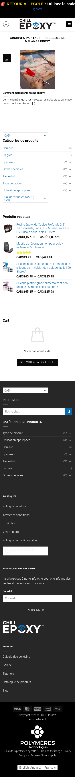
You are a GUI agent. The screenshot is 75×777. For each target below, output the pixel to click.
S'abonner (36, 610)
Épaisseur (9, 162)
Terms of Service (40, 755)
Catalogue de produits (17, 682)
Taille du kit (10, 176)
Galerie (7, 665)
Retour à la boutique (37, 362)
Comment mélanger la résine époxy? (24, 92)
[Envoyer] (68, 411)
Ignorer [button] (37, 9)
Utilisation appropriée (16, 190)
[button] (6, 24)
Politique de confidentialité (20, 540)
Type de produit (13, 183)
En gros (7, 155)
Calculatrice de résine (16, 656)
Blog (6, 690)
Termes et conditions (16, 515)
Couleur (8, 148)
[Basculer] (70, 162)
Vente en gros (11, 532)
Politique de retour (14, 506)
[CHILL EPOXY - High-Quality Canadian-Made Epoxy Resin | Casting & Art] (37, 24)
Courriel (7, 591)
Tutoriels (8, 673)
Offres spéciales (13, 169)
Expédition (9, 523)
